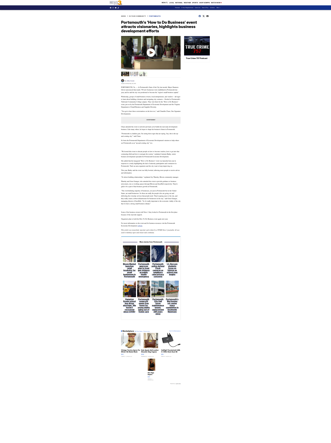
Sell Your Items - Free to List (142, 331)
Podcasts (177, 8)
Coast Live (197, 8)
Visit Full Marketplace (175, 331)
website (139, 226)
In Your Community (137, 16)
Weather (187, 3)
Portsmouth (155, 16)
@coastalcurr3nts (119, 7)
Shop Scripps (204, 3)
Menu (164, 2)
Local (171, 3)
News (123, 16)
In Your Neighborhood (187, 8)
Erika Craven (130, 81)
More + (218, 8)
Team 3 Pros (205, 8)
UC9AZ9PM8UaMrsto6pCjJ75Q (116, 7)
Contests (212, 8)
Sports (195, 3)
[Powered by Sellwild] (178, 383)
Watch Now (216, 3)
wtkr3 (113, 7)
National (179, 3)
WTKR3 (111, 7)
